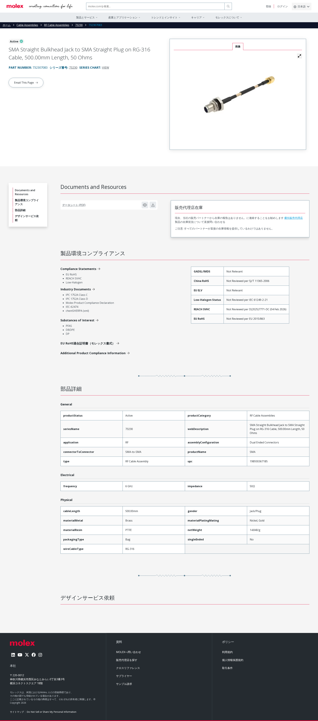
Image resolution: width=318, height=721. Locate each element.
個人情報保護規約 (232, 660)
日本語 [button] (302, 6)
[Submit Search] (228, 6)
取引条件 (227, 668)
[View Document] (145, 205)
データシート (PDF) (73, 205)
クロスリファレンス (128, 668)
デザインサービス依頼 (27, 218)
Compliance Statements (78, 269)
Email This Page (24, 82)
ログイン (282, 6)
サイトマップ (17, 711)
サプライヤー (124, 676)
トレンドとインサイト (164, 17)
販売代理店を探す (126, 660)
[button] (299, 55)
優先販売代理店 (293, 218)
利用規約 (227, 652)
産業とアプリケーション (122, 17)
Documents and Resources (25, 192)
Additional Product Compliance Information (93, 353)
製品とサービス (85, 17)
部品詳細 (20, 210)
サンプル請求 (124, 684)
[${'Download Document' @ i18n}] (153, 205)
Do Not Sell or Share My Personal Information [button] (51, 711)
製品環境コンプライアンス (27, 202)
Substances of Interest (77, 320)
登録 (268, 6)
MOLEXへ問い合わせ (128, 652)
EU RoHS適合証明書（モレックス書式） (87, 343)
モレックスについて (227, 17)
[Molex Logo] (40, 6)
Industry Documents (75, 289)
